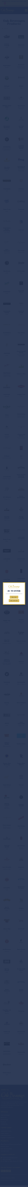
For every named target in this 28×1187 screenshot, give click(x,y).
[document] (14, 593)
